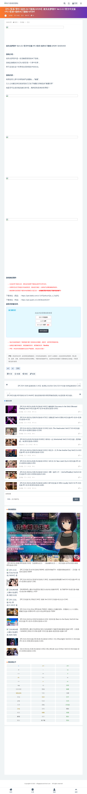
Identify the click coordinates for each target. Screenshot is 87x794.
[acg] (5, 15)
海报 (26, 374)
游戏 (17, 368)
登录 (75, 3)
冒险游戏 (18, 693)
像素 (67, 689)
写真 (43, 693)
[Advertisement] (43, 750)
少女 (18, 701)
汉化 (43, 704)
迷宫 (43, 716)
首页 (16, 22)
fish (43, 677)
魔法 (18, 720)
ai (18, 669)
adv (68, 665)
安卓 (43, 697)
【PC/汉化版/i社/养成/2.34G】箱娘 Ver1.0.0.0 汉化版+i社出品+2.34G (43, 599)
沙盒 (18, 708)
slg (43, 685)
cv (43, 673)
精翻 (43, 712)
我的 (54, 792)
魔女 (67, 716)
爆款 (67, 708)
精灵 (18, 712)
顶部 (76, 792)
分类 (32, 792)
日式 (67, 701)
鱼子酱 (43, 720)
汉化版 (68, 704)
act (8, 368)
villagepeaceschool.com (43, 783)
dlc (18, 677)
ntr (18, 681)
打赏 (10, 374)
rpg (19, 685)
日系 (18, 704)
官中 (67, 697)
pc (12, 368)
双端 (18, 697)
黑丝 (67, 720)
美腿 (67, 712)
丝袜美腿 (18, 689)
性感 (43, 701)
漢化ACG (22, 444)
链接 (33, 374)
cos (19, 673)
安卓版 (11, 15)
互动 (43, 689)
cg (67, 669)
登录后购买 (43, 331)
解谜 (18, 716)
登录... (9, 499)
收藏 (18, 374)
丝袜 (67, 685)
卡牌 (67, 693)
